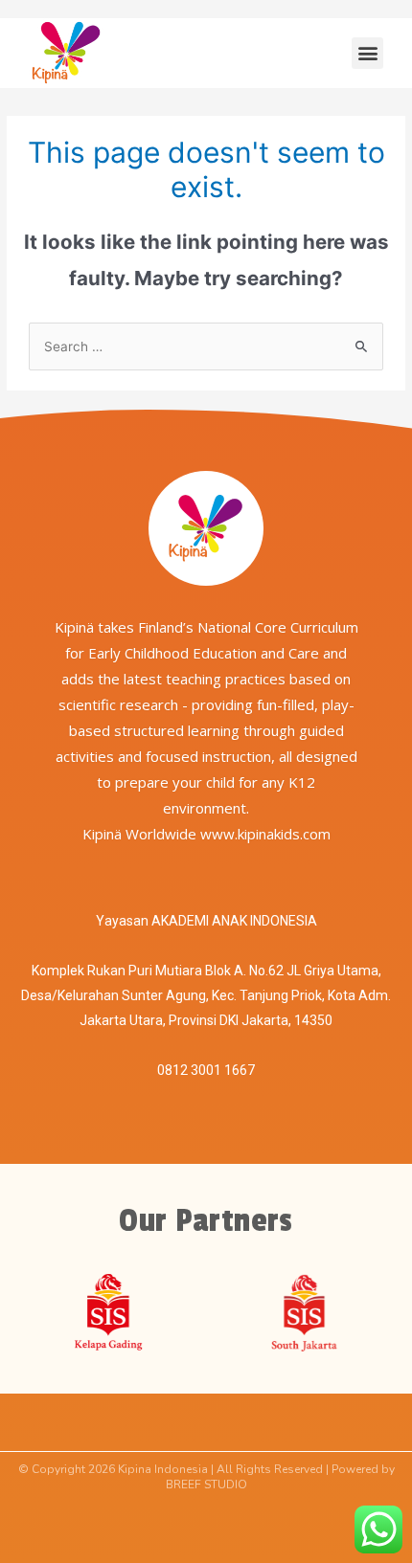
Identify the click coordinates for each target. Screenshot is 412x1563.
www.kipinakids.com (265, 833)
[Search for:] (206, 346)
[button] (367, 53)
